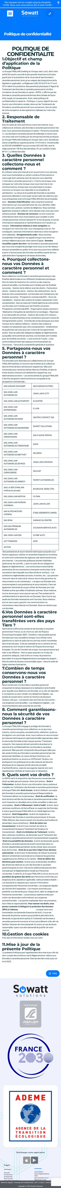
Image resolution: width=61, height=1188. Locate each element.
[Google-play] (34, 1160)
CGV (36, 1182)
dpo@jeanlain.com (27, 909)
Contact (42, 1182)
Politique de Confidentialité (23, 1182)
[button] (10, 13)
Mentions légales (7, 1182)
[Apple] (26, 1160)
